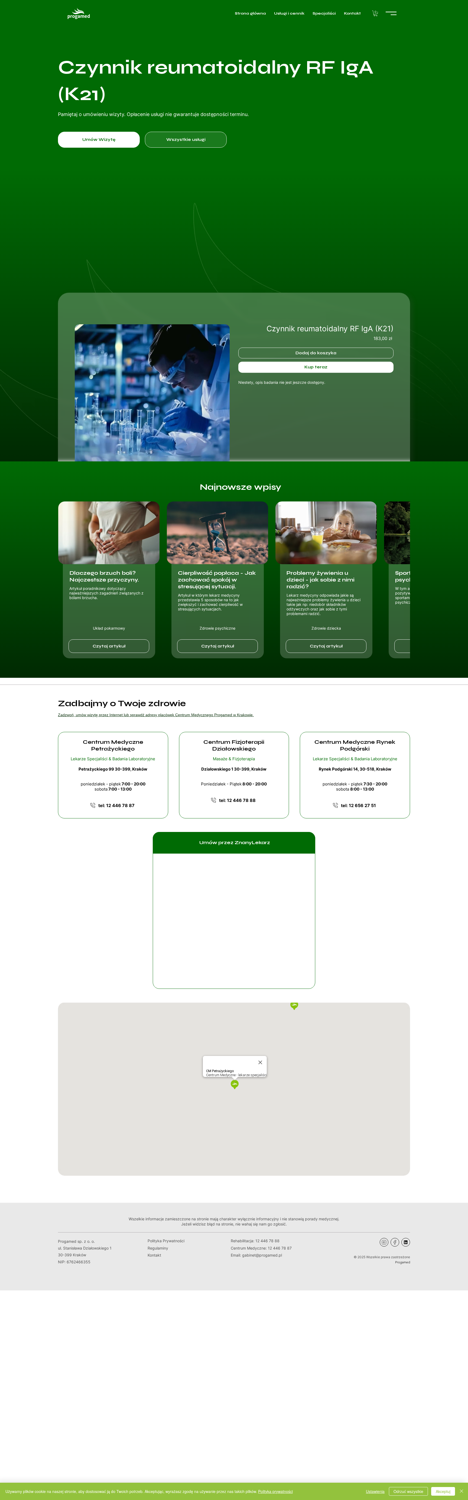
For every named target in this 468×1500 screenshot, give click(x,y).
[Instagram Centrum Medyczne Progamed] (384, 1242)
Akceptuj (443, 1491)
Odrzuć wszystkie (408, 1491)
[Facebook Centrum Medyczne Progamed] (395, 1242)
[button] (375, 13)
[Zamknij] (461, 1491)
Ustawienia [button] (375, 1491)
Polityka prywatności (275, 1491)
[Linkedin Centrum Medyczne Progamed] (405, 1242)
